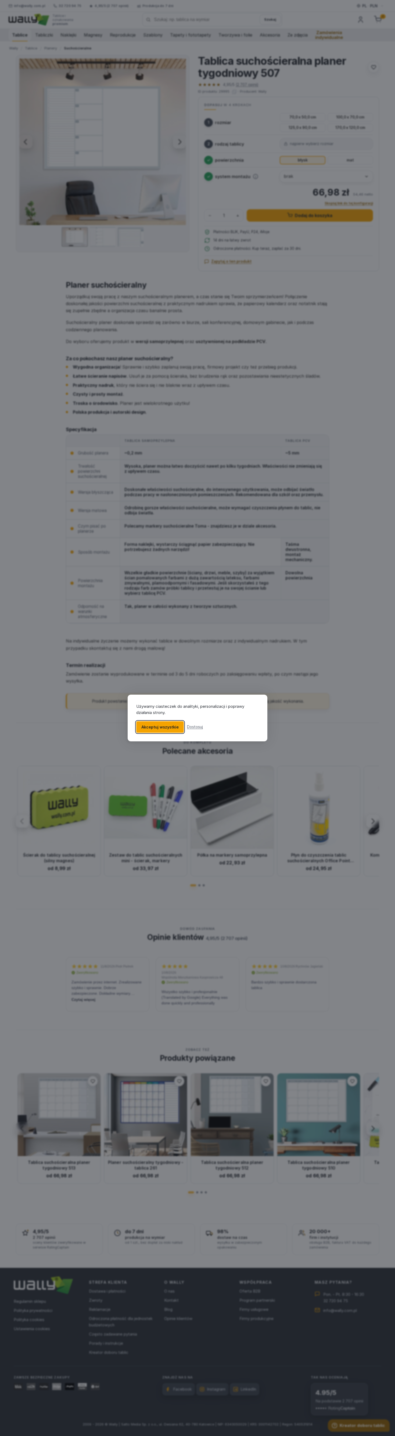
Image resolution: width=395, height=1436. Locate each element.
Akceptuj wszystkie (160, 727)
